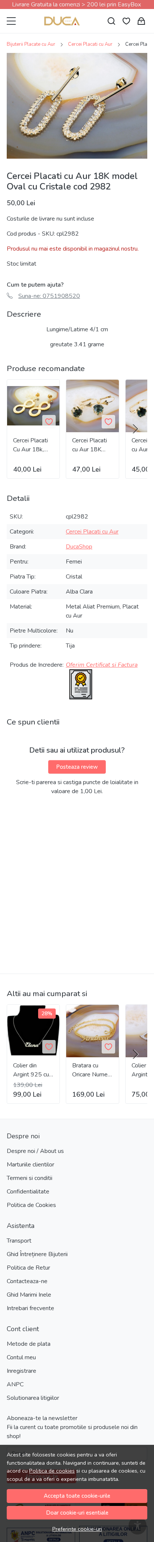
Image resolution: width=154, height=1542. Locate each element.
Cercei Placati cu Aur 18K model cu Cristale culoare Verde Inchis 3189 (92, 445)
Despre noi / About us (35, 1151)
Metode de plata (28, 1344)
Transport (19, 1241)
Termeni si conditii (29, 1178)
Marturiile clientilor (30, 1164)
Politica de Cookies (31, 1205)
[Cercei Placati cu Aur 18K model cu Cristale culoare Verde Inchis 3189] (92, 406)
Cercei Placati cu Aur (90, 44)
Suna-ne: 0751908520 (49, 296)
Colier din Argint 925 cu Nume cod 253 (32, 1070)
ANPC (15, 1384)
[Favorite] (126, 21)
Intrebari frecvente (30, 1308)
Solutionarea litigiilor (33, 1398)
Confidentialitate (28, 1191)
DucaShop (79, 547)
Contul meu (21, 1357)
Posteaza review (77, 767)
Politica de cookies (52, 1470)
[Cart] (141, 21)
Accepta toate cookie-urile (77, 1496)
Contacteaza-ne (27, 1281)
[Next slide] (135, 429)
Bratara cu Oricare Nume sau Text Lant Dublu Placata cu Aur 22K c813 (90, 1070)
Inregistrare (21, 1371)
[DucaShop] (62, 21)
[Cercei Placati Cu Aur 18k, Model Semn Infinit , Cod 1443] (33, 406)
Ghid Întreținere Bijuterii (37, 1254)
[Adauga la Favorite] (48, 421)
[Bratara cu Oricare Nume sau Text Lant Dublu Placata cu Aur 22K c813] (92, 1031)
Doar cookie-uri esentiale (77, 1512)
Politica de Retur (28, 1268)
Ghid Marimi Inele (29, 1295)
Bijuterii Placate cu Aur (31, 44)
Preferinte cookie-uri (77, 1529)
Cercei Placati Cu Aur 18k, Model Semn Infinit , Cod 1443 (30, 445)
